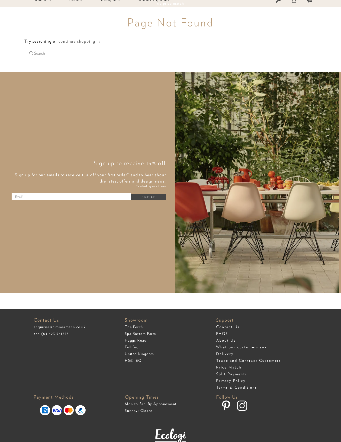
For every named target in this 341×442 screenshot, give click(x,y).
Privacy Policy (231, 380)
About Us (226, 340)
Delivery (225, 354)
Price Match (228, 367)
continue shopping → (79, 41)
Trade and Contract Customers (248, 360)
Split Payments (231, 374)
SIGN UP (148, 197)
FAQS (222, 333)
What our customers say (241, 347)
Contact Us (228, 327)
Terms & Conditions (236, 387)
